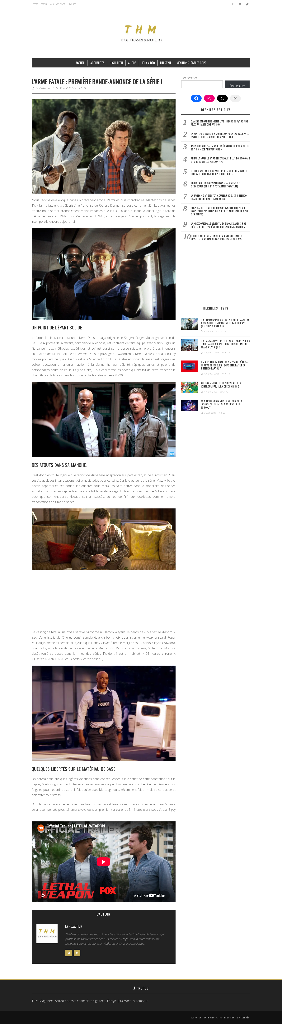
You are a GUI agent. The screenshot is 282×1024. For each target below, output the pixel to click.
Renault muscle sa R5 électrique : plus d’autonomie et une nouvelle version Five (220, 159)
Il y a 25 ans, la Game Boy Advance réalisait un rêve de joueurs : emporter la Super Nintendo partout (225, 365)
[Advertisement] (104, 601)
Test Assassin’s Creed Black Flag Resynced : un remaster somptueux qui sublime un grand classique (225, 344)
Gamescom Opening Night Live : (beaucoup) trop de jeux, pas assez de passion (219, 122)
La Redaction (43, 88)
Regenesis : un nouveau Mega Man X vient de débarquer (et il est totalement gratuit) (215, 184)
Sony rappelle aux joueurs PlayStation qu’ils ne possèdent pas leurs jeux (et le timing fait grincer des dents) (219, 211)
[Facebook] (232, 4)
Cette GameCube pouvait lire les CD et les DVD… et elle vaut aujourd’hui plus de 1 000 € (219, 172)
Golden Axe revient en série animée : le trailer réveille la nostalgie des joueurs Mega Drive (216, 237)
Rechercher (189, 78)
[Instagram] (239, 4)
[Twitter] (246, 4)
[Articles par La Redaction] (47, 934)
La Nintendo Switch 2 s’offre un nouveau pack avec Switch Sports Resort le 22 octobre (220, 135)
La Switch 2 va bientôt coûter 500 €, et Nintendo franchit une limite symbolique (219, 197)
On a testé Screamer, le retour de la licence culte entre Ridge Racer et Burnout (221, 404)
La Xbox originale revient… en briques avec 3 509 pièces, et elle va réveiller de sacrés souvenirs (218, 225)
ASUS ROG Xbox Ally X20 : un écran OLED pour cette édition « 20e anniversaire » (220, 147)
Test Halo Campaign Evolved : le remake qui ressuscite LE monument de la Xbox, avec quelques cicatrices (224, 323)
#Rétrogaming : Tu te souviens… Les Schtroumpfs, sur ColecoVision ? (220, 384)
